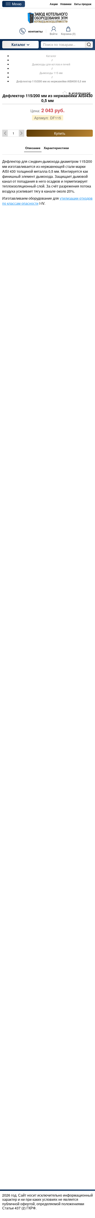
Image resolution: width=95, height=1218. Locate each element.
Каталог (18, 44)
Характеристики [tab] (56, 148)
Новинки (65, 4)
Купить (59, 133)
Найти (89, 44)
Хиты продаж (82, 4)
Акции (54, 4)
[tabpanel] (47, 180)
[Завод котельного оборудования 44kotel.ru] (47, 18)
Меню (16, 3)
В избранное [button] (79, 93)
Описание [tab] (32, 148)
